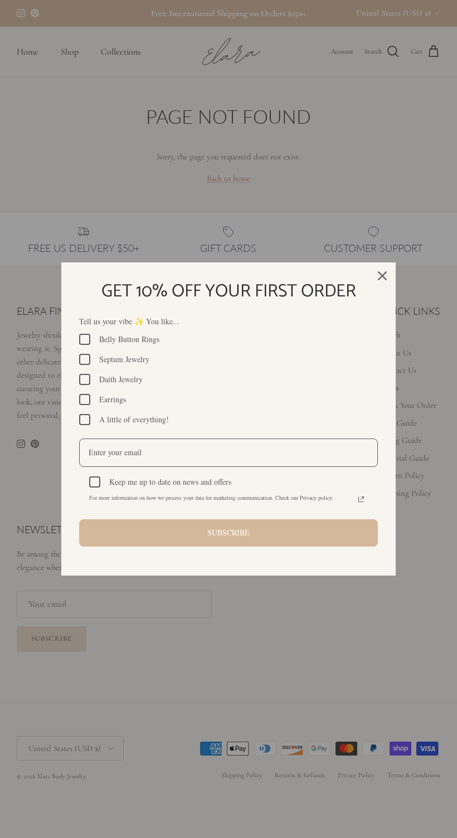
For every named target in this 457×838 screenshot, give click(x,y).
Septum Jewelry (124, 359)
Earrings (112, 399)
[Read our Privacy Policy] (361, 499)
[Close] (382, 275)
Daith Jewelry (121, 379)
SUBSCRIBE (228, 532)
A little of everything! (134, 419)
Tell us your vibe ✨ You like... (129, 321)
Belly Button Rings (129, 339)
